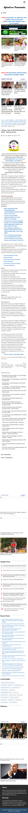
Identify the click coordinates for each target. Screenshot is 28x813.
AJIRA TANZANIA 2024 (20, 120)
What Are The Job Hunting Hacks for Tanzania (13, 675)
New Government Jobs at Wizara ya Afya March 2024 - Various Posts (7, 366)
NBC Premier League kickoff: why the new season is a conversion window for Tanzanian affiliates (13, 621)
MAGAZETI (3, 695)
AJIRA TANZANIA (9, 120)
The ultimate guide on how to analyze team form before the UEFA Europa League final (12, 664)
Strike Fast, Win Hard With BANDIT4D (13, 579)
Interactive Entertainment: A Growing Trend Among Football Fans (14, 609)
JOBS (3, 121)
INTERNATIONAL (4, 687)
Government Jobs (5, 685)
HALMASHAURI (17, 685)
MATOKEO (11, 695)
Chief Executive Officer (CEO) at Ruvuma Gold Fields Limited (15, 584)
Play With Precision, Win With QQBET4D (13, 588)
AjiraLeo (12, 809)
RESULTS (3, 699)
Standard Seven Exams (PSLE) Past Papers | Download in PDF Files (14, 575)
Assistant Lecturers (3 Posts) (12, 263)
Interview (3, 690)
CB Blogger (17, 811)
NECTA (18, 695)
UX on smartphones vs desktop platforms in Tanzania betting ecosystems (12, 648)
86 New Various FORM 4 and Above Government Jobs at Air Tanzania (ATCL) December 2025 (12, 403)
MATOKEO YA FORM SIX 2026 (17, 17)
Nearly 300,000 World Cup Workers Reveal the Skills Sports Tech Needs (13, 626)
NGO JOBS (3, 697)
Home (2, 120)
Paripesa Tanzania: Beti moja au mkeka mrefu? (13, 623)
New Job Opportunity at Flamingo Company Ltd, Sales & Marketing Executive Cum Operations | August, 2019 (13, 599)
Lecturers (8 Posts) (9, 265)
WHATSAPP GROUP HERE (17, 73)
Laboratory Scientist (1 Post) (12, 259)
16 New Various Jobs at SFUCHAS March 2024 (20, 366)
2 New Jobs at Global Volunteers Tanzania (12, 422)
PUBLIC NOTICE (13, 697)
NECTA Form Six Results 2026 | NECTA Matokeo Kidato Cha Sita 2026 (11, 629)
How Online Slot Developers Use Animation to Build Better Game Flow (13, 635)
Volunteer (12, 702)
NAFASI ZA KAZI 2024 (20, 121)
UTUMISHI (3, 702)
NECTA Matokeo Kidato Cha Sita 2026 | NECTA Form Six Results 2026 (13, 632)
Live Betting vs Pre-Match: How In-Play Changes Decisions (11, 645)
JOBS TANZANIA (9, 121)
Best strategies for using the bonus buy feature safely (13, 661)
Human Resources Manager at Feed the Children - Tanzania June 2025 (12, 433)
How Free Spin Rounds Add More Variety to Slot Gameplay (13, 642)
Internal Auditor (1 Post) (11, 255)
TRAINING (17, 699)
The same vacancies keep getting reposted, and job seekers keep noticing (14, 448)
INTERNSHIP (14, 687)
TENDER (10, 699)
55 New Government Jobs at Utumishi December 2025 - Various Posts (12, 407)
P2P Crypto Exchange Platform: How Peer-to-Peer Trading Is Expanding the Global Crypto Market (13, 652)
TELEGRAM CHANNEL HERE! (14, 75)
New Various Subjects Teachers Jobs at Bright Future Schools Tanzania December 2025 (14, 419)
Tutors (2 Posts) (8, 261)
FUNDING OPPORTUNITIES (6, 682)
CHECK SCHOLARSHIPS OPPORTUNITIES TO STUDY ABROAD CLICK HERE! (12, 217)
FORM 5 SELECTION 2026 (14, 19)
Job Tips (14, 692)
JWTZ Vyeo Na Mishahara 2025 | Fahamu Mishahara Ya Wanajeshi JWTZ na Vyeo (13, 594)
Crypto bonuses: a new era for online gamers (14, 570)
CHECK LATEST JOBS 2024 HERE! (14, 354)
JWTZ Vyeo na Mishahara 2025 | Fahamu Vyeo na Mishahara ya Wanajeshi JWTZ (15, 605)
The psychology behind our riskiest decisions (14, 565)
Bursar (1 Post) (8, 257)
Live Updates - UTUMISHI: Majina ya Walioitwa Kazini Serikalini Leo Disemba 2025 (14, 387)
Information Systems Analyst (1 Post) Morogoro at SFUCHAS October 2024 (14, 376)
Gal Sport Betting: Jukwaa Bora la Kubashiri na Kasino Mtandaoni (13, 673)
